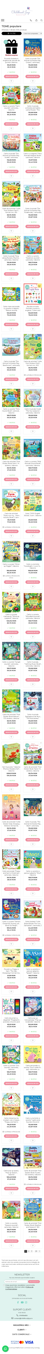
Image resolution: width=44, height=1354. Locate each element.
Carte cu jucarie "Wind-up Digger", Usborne (11, 565)
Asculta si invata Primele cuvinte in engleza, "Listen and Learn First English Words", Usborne (32, 308)
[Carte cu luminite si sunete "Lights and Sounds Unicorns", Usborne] (33, 1104)
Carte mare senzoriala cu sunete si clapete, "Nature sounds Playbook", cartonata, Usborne (11, 308)
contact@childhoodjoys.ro (23, 1318)
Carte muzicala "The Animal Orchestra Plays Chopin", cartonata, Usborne (32, 60)
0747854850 (23, 1315)
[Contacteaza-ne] (31, 20)
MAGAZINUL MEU (21, 1325)
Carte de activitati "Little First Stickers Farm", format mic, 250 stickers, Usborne (11, 210)
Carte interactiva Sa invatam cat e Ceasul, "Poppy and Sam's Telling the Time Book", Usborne (11, 1120)
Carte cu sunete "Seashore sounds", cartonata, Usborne (33, 258)
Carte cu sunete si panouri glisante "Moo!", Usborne (32, 873)
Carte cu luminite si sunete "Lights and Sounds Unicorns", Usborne (33, 1120)
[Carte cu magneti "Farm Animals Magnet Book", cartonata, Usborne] (33, 143)
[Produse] (3, 20)
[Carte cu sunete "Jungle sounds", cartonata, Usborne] (11, 651)
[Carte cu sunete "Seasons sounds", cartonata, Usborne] (11, 1210)
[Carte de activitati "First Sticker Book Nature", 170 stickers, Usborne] (11, 700)
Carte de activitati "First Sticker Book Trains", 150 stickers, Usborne (33, 769)
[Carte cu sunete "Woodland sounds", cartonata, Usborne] (33, 602)
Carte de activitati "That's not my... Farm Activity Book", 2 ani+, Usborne (11, 515)
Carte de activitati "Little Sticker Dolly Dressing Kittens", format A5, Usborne (11, 824)
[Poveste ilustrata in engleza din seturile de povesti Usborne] (11, 47)
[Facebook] (18, 1302)
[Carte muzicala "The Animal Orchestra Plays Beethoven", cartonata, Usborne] (11, 347)
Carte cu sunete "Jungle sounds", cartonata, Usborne (11, 664)
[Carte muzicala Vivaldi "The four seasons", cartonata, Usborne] (33, 398)
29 (36, 1251)
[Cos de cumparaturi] (36, 20)
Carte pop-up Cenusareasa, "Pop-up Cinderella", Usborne (33, 1020)
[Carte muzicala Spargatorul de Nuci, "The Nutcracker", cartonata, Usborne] (33, 701)
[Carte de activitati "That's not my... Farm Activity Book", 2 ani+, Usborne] (11, 500)
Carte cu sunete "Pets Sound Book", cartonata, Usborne (11, 411)
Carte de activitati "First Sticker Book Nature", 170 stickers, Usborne (11, 716)
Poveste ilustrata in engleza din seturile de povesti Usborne (11, 60)
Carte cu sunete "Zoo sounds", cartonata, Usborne (11, 1067)
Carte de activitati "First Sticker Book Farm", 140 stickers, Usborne (11, 463)
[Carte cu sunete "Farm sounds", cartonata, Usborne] (11, 95)
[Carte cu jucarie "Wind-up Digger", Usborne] (11, 551)
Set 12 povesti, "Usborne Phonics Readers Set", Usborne (11, 769)
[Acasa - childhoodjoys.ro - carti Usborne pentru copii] (22, 11)
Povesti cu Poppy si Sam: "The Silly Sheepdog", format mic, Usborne (11, 971)
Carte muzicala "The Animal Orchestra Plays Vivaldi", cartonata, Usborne (11, 155)
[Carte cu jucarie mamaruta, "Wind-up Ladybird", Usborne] (11, 602)
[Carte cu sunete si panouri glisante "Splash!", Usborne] (33, 958)
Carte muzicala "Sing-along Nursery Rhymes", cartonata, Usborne (11, 258)
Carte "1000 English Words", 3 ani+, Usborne (32, 514)
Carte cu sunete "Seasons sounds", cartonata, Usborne (11, 1225)
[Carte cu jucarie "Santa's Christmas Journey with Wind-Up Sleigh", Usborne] (11, 909)
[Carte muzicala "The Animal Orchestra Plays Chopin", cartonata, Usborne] (33, 48)
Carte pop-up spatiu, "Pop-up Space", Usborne (11, 1172)
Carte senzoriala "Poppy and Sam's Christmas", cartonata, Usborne (11, 873)
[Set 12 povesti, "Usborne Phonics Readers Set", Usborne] (11, 753)
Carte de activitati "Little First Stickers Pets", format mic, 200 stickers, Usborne (33, 363)
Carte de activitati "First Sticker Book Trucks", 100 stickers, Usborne (32, 1172)
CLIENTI (21, 1330)
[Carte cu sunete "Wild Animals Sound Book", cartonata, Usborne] (33, 448)
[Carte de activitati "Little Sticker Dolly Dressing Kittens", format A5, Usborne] (11, 807)
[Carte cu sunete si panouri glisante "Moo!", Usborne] (33, 859)
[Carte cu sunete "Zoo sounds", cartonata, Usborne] (11, 1055)
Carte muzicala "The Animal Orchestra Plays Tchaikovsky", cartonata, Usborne (33, 210)
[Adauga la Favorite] (11, 81)
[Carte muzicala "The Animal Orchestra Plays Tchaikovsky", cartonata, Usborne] (33, 194)
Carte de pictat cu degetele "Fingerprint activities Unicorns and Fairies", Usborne (11, 1020)
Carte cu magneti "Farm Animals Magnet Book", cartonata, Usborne (33, 155)
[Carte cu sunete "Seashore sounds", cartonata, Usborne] (33, 245)
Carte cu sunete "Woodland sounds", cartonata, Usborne (32, 616)
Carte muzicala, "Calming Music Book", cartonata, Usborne (32, 664)
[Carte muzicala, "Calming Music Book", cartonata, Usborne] (33, 651)
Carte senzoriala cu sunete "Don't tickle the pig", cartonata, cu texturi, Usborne (33, 1067)
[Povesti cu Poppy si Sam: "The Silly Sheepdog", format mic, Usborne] (11, 958)
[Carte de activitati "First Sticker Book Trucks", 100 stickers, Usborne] (33, 1157)
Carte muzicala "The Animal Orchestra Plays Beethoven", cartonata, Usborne (11, 363)
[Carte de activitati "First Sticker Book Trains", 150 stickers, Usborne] (33, 753)
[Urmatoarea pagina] (39, 1251)
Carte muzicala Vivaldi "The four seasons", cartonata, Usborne (33, 411)
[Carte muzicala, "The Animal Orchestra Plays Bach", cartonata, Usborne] (33, 807)
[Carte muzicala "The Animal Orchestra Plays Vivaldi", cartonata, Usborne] (11, 143)
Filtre (12, 33)
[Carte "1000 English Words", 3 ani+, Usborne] (33, 500)
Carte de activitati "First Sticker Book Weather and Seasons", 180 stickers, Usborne (32, 1225)
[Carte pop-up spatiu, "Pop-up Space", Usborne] (11, 1157)
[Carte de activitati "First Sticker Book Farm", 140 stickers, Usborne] (11, 448)
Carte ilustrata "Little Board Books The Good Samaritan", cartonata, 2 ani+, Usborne (33, 923)
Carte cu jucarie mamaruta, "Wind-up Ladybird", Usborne (11, 616)
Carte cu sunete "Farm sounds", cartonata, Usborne (11, 108)
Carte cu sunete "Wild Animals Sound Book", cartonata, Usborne (33, 463)
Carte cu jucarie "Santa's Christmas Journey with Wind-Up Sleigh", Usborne (11, 923)
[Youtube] (22, 1302)
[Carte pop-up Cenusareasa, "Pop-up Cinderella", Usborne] (33, 1006)
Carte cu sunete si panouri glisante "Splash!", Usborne (33, 971)
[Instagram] (26, 1302)
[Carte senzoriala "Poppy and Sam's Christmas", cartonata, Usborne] (11, 859)
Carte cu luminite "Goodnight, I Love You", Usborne (33, 566)
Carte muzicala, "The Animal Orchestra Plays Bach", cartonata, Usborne (32, 824)
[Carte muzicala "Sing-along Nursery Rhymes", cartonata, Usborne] (11, 245)
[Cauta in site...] (41, 20)
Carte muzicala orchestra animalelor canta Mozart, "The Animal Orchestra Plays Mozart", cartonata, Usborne (32, 108)
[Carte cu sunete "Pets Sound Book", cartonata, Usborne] (11, 398)
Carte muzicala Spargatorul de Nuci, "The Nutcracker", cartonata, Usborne (32, 716)
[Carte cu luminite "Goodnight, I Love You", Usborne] (33, 552)
